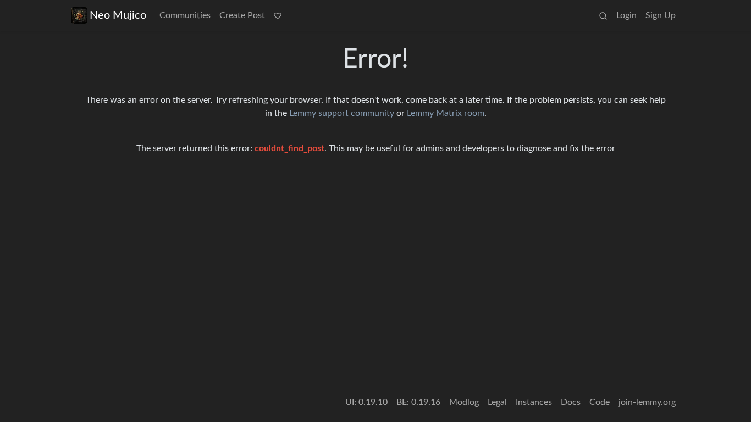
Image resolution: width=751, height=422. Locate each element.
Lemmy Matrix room (445, 113)
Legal (497, 402)
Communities (185, 15)
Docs (571, 402)
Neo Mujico (118, 15)
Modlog (464, 402)
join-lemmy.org (647, 402)
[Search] (603, 15)
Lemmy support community (341, 113)
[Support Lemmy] (277, 15)
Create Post (242, 15)
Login (626, 15)
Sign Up (660, 15)
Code (599, 402)
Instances (534, 402)
